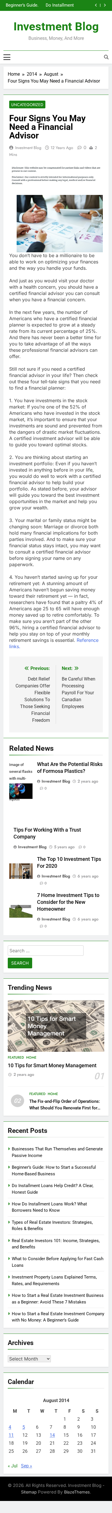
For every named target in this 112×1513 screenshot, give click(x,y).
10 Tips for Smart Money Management (52, 1065)
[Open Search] (106, 57)
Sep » (26, 1466)
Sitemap (29, 1491)
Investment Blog (56, 26)
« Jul (13, 1466)
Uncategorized (27, 104)
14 (52, 1435)
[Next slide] (105, 5)
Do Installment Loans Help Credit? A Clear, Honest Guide (59, 5)
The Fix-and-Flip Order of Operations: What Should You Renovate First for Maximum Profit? (64, 1108)
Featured (16, 1057)
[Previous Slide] (96, 5)
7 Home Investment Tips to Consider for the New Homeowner (68, 902)
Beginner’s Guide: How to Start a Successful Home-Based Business (22, 5)
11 (11, 1435)
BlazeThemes (77, 1491)
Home (31, 1057)
